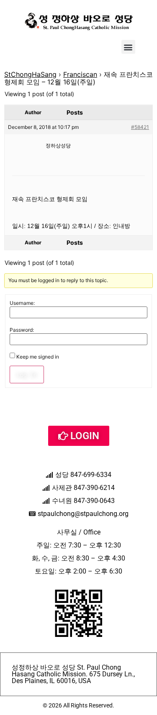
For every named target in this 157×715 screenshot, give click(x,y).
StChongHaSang (30, 74)
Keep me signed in (37, 356)
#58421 (140, 127)
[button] (128, 47)
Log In (27, 374)
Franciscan (80, 74)
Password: (22, 330)
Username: (22, 303)
